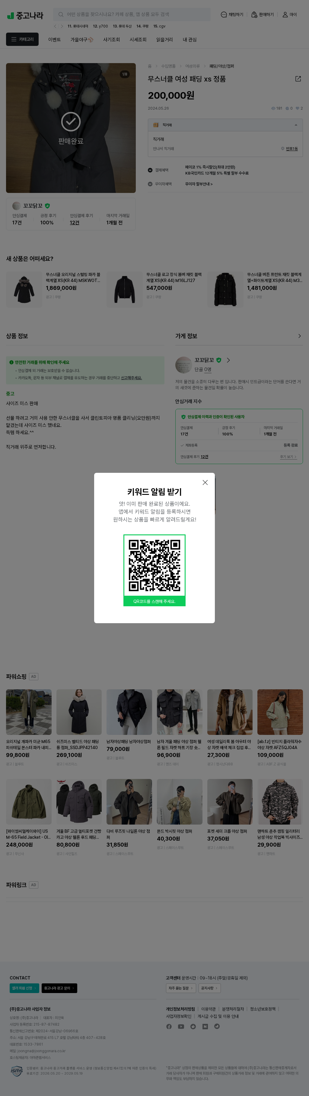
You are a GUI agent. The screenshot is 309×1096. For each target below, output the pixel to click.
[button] (205, 482)
